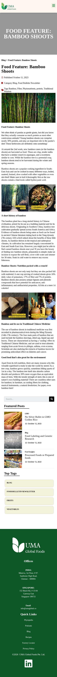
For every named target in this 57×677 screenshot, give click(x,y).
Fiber (19, 88)
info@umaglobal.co (28, 608)
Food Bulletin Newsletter (29, 83)
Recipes (29, 637)
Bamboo (12, 88)
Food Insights (30, 452)
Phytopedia (28, 620)
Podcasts (28, 626)
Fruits (10, 500)
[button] (53, 5)
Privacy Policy (28, 649)
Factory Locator (28, 643)
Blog (3, 60)
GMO (27, 414)
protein (40, 88)
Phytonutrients (29, 88)
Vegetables (13, 509)
